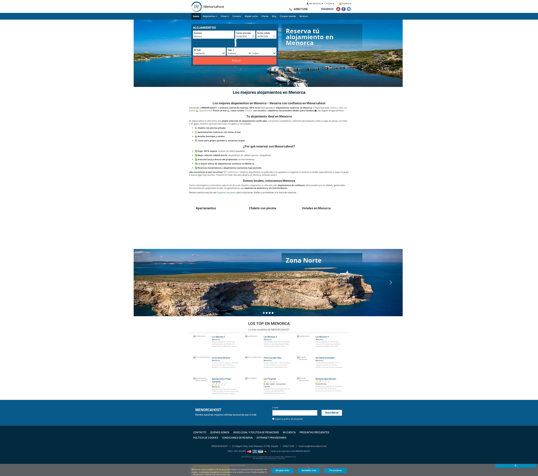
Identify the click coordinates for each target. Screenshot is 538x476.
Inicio (196, 16)
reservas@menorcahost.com (313, 446)
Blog (274, 16)
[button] (147, 282)
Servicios (303, 16)
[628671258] (290, 9)
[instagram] (349, 8)
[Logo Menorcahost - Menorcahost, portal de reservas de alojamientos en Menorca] (206, 6)
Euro (329, 3)
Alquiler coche (251, 16)
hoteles (249, 110)
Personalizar (335, 470)
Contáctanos (232, 172)
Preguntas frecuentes (226, 192)
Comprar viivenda (288, 16)
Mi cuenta (289, 432)
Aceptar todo (282, 470)
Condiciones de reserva (237, 437)
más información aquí (221, 474)
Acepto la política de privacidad (289, 419)
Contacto (236, 16)
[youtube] (338, 8)
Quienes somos (219, 432)
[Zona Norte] (268, 288)
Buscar (236, 60)
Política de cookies (205, 437)
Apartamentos (206, 110)
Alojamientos (209, 16)
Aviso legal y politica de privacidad (256, 432)
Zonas (224, 16)
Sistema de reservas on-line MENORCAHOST (290, 451)
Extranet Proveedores (271, 437)
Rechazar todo (309, 470)
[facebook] (344, 8)
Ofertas (264, 16)
